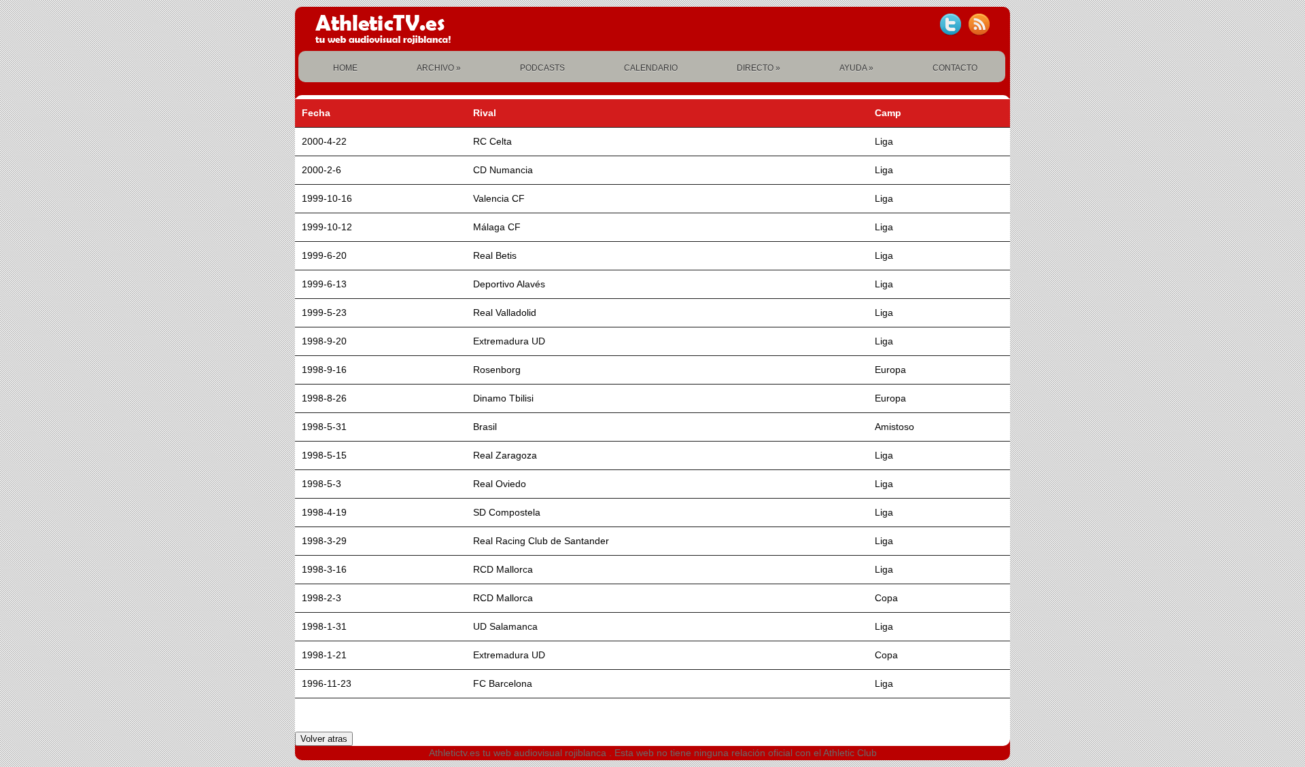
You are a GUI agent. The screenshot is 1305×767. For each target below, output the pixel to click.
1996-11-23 (326, 683)
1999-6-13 (324, 284)
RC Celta (492, 141)
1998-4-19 (324, 512)
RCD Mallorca (503, 569)
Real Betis (495, 255)
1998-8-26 (324, 398)
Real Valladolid (504, 312)
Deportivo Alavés (509, 284)
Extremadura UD (509, 341)
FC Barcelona (502, 683)
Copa (886, 597)
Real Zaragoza (505, 455)
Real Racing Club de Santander (541, 540)
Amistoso (894, 426)
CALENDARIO (651, 68)
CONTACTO (955, 68)
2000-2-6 (321, 169)
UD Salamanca (505, 626)
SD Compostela (506, 512)
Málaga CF (497, 226)
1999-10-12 (327, 226)
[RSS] (979, 24)
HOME (345, 68)
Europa (890, 369)
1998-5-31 (324, 426)
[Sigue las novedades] (950, 24)
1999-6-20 (324, 255)
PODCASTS (542, 68)
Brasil (485, 426)
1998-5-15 (324, 455)
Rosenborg (497, 369)
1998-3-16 (324, 569)
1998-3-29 (324, 540)
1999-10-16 (327, 198)
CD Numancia (503, 169)
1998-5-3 (321, 483)
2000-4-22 (324, 141)
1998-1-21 (324, 654)
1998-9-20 (324, 341)
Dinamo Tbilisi (503, 398)
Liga (884, 141)
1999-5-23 (324, 312)
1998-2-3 (321, 597)
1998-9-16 (324, 369)
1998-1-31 (324, 626)
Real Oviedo (499, 483)
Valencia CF (499, 198)
